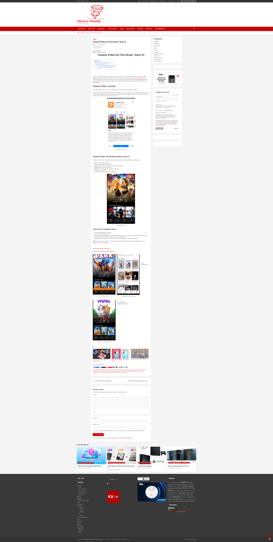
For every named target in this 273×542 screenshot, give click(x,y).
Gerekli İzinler (159, 104)
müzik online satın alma (107, 372)
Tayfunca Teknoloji (88, 21)
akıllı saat (169, 482)
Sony (173, 501)
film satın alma (96, 371)
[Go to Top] (269, 535)
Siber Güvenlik (157, 59)
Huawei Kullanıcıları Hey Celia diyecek (101, 248)
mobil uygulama (171, 493)
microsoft (186, 490)
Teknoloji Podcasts (154, 1)
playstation (176, 497)
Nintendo (80, 530)
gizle (99, 60)
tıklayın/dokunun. (97, 82)
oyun (181, 495)
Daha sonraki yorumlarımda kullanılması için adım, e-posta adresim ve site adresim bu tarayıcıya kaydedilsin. (120, 430)
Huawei (95, 39)
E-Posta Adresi (159, 96)
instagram (190, 487)
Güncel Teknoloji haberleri (143, 1)
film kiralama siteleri (118, 369)
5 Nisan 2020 (96, 44)
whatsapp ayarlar (179, 501)
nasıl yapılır (182, 493)
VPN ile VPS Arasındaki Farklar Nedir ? (89, 466)
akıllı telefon (174, 482)
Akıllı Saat (91, 28)
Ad (94, 411)
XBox (79, 532)
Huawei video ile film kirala (124, 371)
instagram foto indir (172, 488)
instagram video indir (183, 488)
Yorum (95, 394)
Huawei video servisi (97, 372)
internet (189, 488)
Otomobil (156, 55)
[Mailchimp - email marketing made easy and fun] (176, 128)
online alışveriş (176, 495)
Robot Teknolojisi (158, 57)
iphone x (176, 490)
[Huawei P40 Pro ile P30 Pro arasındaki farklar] (120, 354)
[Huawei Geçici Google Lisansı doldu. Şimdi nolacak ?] (101, 354)
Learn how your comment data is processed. (122, 438)
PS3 (174, 499)
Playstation (141, 462)
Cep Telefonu (112, 28)
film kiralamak (126, 369)
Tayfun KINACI (102, 44)
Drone (122, 28)
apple (183, 482)
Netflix (188, 493)
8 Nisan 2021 (111, 469)
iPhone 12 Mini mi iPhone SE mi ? (178, 466)
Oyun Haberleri (159, 28)
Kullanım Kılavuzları (158, 54)
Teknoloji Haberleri (120, 462)
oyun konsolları (186, 495)
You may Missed (83, 445)
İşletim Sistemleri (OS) (83, 500)
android (178, 482)
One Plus (82, 511)
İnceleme (140, 28)
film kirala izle (103, 369)
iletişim (178, 1)
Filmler (155, 48)
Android (80, 506)
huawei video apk (114, 371)
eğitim (175, 486)
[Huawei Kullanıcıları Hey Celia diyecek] (140, 353)
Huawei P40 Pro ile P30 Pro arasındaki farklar (103, 251)
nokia (172, 495)
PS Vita (185, 499)
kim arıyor (181, 490)
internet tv (193, 488)
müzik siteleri (124, 372)
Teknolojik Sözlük (158, 61)
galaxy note (179, 486)
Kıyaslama (149, 28)
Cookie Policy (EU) (171, 1)
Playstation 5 (184, 497)
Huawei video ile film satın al (137, 371)
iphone (171, 490)
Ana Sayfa (81, 28)
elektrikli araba (184, 484)
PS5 (180, 499)
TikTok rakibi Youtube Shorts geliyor (103, 381)
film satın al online (142, 369)
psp (183, 499)
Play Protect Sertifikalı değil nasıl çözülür (138, 381)
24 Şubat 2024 (81, 468)
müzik (177, 493)
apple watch (189, 482)
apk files (97, 369)
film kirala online (110, 369)
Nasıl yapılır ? (130, 28)
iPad (79, 502)
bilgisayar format (172, 484)
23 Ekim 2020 (171, 468)
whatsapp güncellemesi (189, 501)
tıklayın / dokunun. (133, 89)
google (184, 487)
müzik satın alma (117, 372)
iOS (79, 513)
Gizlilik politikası (162, 1)
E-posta (95, 418)
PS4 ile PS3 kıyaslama (145, 466)
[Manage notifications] (270, 539)
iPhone (176, 462)
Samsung (82, 508)
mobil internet (191, 490)
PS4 (177, 499)
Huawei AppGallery (139, 79)
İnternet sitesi (96, 424)
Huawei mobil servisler (105, 371)
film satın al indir (134, 369)
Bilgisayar (101, 28)
